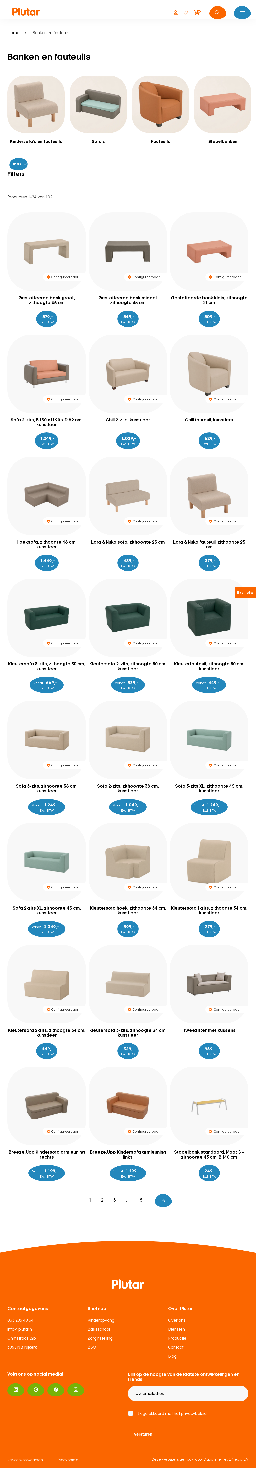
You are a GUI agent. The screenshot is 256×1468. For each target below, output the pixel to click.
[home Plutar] (26, 13)
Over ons (177, 1320)
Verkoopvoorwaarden (25, 1460)
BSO (92, 1347)
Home (14, 32)
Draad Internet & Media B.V (226, 1459)
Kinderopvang (101, 1320)
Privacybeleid (67, 1460)
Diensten (176, 1329)
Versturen (143, 1434)
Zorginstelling (100, 1338)
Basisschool (99, 1329)
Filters (16, 164)
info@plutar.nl (20, 1329)
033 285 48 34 (21, 1320)
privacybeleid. (194, 1413)
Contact (176, 1347)
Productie (177, 1338)
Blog (172, 1356)
